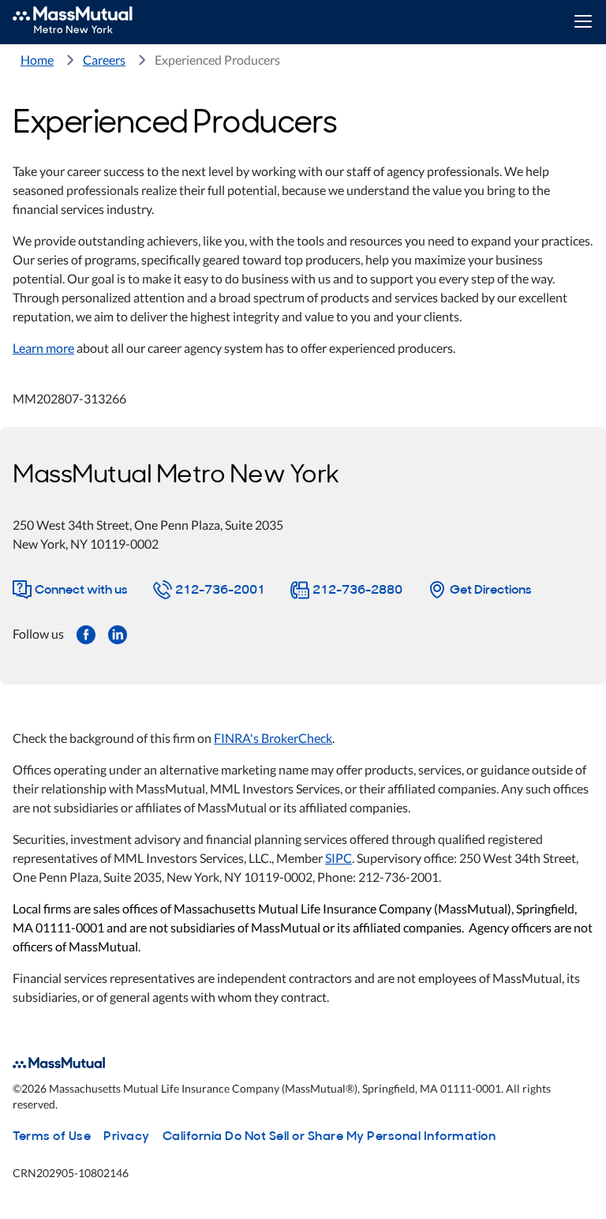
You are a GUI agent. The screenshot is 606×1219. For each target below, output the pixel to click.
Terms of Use (52, 1134)
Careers (104, 59)
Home (37, 59)
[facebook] (86, 633)
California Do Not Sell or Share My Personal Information (329, 1134)
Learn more (43, 347)
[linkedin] (117, 633)
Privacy (126, 1134)
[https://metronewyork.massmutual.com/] (89, 22)
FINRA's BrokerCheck (273, 737)
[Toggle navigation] (582, 22)
